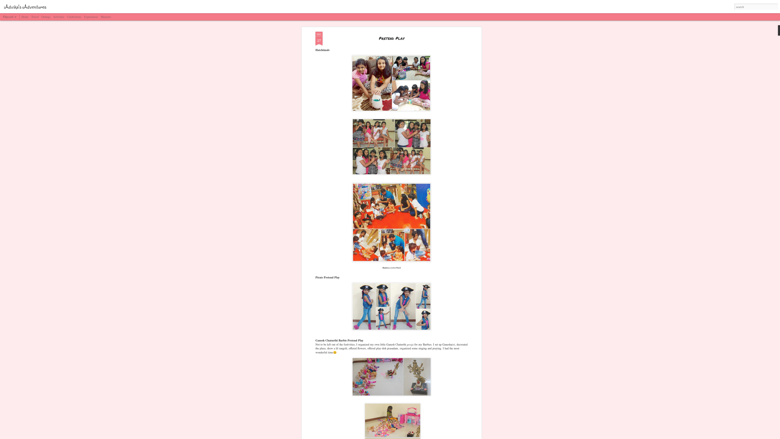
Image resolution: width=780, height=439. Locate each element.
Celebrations (74, 17)
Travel (35, 17)
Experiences (91, 17)
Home (25, 17)
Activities (58, 17)
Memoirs (106, 17)
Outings (45, 17)
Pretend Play (391, 38)
